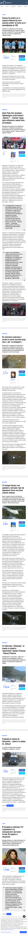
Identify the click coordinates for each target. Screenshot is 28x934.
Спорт (7, 6)
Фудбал (4, 14)
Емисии (19, 6)
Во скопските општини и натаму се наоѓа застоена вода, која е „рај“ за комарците (14, 339)
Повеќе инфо (10, 929)
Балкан (3, 823)
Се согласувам (23, 932)
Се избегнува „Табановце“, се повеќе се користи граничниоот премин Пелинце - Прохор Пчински (13, 649)
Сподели (22, 56)
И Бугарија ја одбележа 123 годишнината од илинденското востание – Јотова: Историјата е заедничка (12, 831)
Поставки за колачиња (6, 932)
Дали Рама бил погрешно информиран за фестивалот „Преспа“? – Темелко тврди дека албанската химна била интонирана (13, 117)
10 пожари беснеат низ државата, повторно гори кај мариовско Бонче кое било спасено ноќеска (13, 489)
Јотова (9, 914)
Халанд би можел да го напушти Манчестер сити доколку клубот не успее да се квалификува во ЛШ (14, 21)
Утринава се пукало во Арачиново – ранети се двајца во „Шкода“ (13, 741)
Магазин (13, 6)
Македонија (4, 109)
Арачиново (10, 805)
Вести (2, 6)
